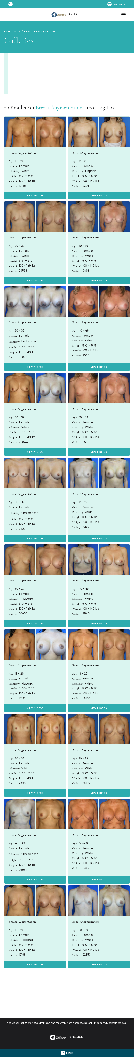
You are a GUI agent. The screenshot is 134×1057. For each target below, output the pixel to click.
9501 (85, 442)
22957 (87, 185)
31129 (22, 528)
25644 (23, 442)
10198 (22, 954)
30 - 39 (19, 246)
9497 (86, 868)
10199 (86, 526)
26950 (23, 613)
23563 (23, 270)
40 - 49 (84, 330)
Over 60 (84, 843)
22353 (87, 954)
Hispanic (91, 171)
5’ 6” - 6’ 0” (26, 260)
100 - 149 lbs (27, 180)
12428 (86, 698)
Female (24, 166)
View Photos (35, 195)
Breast (27, 31)
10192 (22, 698)
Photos (17, 31)
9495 (22, 783)
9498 (86, 270)
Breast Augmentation (59, 107)
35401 (86, 613)
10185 (22, 185)
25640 (23, 357)
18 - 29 (19, 161)
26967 (23, 870)
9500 (86, 355)
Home (7, 31)
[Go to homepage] (67, 14)
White (25, 171)
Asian (88, 512)
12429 (86, 783)
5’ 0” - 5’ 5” (26, 175)
